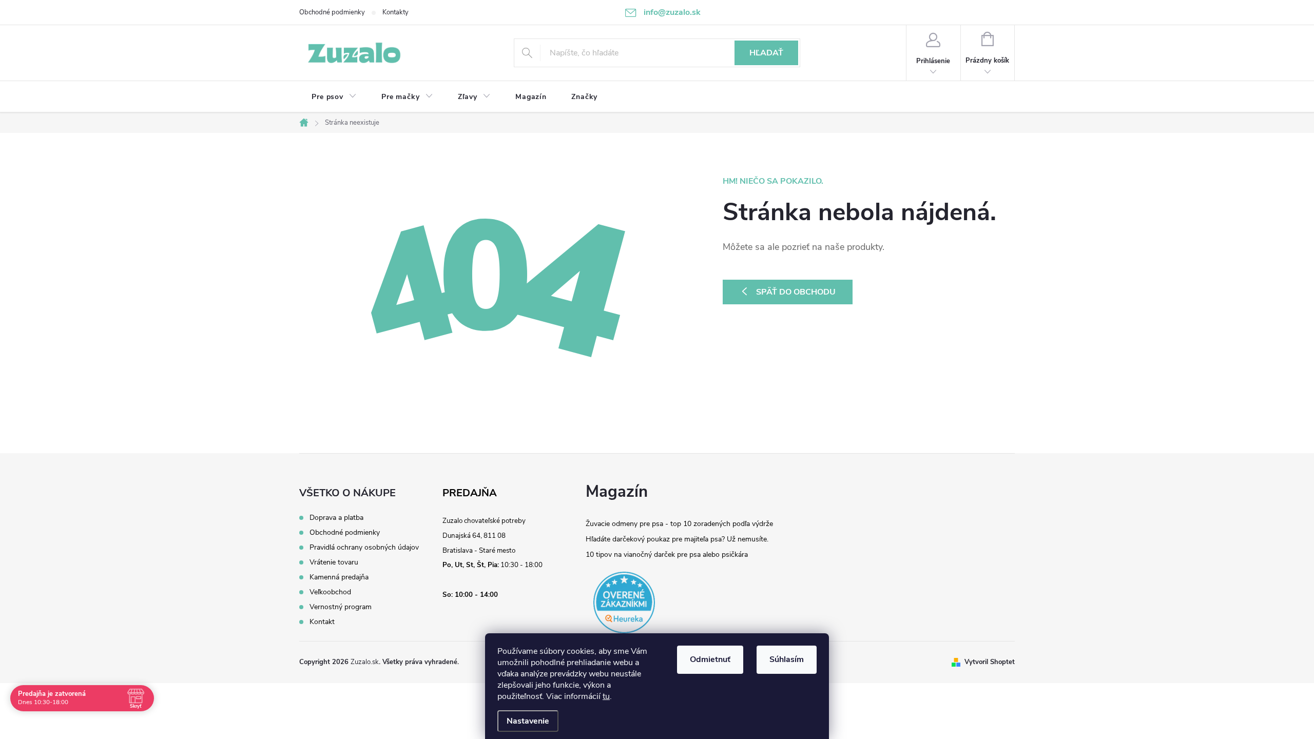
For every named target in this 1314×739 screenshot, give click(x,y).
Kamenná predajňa (339, 577)
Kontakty (395, 12)
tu (606, 696)
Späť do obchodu (796, 292)
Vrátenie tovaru (334, 562)
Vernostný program (341, 607)
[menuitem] (334, 97)
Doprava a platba (336, 518)
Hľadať (766, 53)
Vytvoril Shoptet (989, 662)
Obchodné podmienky (332, 12)
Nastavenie (528, 721)
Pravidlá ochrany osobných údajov (364, 547)
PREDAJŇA (469, 493)
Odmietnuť (710, 659)
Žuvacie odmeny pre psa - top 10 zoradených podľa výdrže (679, 524)
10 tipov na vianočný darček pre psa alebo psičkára (667, 554)
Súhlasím (786, 659)
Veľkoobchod (330, 592)
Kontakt (322, 622)
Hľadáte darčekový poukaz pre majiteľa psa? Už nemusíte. (677, 539)
